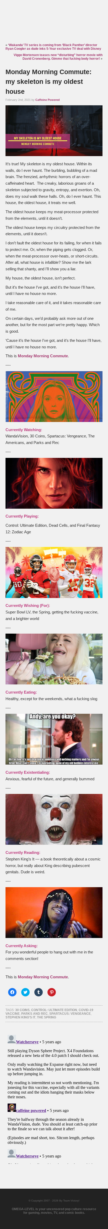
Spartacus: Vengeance (70, 1014)
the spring (46, 1017)
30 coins (22, 1010)
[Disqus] (54, 1098)
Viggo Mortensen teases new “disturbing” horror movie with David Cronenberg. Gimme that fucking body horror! (58, 57)
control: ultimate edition (54, 1010)
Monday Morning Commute (43, 356)
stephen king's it (20, 1017)
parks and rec (34, 1014)
